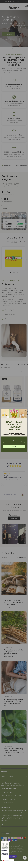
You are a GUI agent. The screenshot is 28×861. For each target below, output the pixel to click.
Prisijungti (14, 446)
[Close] (25, 410)
